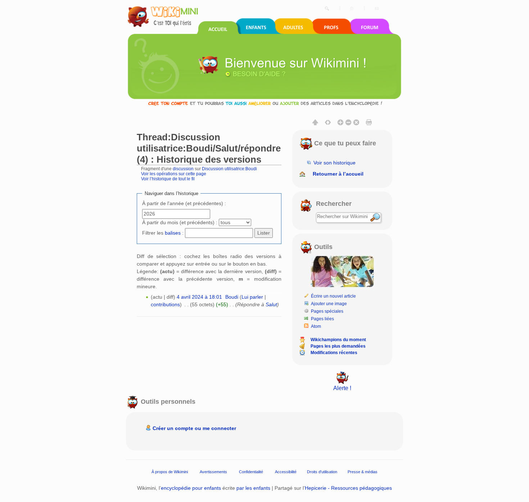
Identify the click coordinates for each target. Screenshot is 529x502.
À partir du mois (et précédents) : (179, 222)
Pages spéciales (327, 311)
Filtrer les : (163, 233)
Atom (316, 326)
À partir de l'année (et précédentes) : (184, 203)
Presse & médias (362, 472)
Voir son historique (334, 163)
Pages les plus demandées (338, 346)
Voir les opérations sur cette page (173, 173)
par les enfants (253, 488)
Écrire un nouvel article (333, 296)
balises (173, 233)
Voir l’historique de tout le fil (168, 178)
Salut (271, 304)
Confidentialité (251, 472)
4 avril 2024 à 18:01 (199, 297)
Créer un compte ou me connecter (194, 428)
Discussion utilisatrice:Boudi (229, 168)
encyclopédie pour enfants (191, 488)
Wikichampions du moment (338, 339)
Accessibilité (286, 472)
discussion (183, 168)
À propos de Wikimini (170, 472)
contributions (165, 304)
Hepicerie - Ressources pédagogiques (348, 488)
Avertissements (213, 472)
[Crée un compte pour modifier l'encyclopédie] (264, 103)
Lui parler (252, 297)
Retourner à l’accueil (338, 174)
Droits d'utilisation (322, 472)
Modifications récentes (334, 352)
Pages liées (322, 318)
